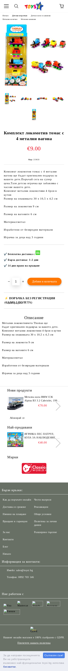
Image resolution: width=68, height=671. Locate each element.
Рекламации (41, 507)
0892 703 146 (26, 577)
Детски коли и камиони (41, 16)
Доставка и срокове (14, 507)
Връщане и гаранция (15, 521)
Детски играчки (19, 16)
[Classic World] (34, 469)
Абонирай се (17, 418)
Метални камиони (28, 19)
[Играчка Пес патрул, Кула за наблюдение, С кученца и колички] (15, 440)
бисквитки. (10, 666)
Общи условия (42, 514)
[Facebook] (6, 584)
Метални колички (10, 19)
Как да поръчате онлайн (17, 499)
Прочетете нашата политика (34, 643)
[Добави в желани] (59, 250)
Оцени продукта (14, 303)
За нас (6, 532)
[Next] (56, 406)
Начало (6, 16)
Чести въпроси (42, 499)
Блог (5, 546)
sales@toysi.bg (24, 570)
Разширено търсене (45, 532)
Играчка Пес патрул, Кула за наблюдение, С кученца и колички (41, 436)
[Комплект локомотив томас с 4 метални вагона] (34, 87)
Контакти (8, 539)
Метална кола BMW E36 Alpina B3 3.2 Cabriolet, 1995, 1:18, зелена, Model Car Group (42, 399)
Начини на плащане (14, 514)
